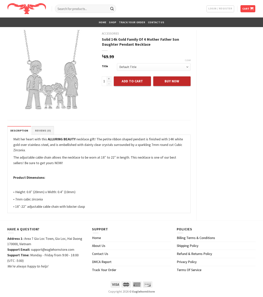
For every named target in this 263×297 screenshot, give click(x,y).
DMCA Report (101, 262)
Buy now (172, 81)
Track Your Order (132, 22)
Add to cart (132, 81)
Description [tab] (19, 130)
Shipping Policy (187, 245)
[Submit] (112, 8)
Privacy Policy (187, 262)
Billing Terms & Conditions (196, 238)
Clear (188, 60)
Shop (112, 22)
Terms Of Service (189, 270)
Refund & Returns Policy (194, 253)
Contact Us (156, 22)
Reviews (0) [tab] (43, 130)
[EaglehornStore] (26, 8)
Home (102, 22)
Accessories (110, 33)
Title (105, 66)
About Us (98, 245)
